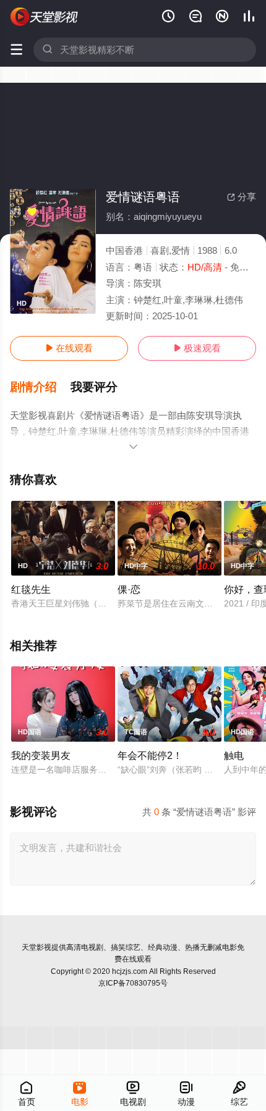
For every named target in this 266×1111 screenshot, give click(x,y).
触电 (234, 755)
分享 (241, 196)
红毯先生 (31, 589)
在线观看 (69, 348)
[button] (40, 387)
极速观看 (197, 348)
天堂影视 (36, 947)
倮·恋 (129, 589)
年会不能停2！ (150, 755)
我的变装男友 (41, 755)
